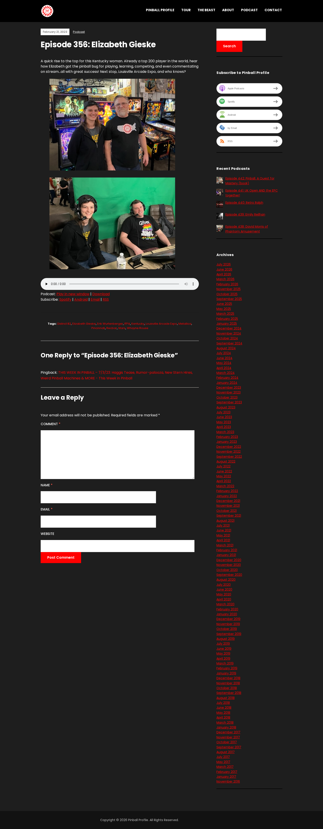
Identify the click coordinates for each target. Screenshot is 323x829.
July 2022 (223, 466)
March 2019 (225, 663)
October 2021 (226, 511)
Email (95, 299)
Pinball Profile (160, 10)
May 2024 (223, 363)
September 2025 (229, 299)
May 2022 (223, 476)
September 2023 (229, 402)
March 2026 (225, 279)
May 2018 (223, 712)
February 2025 (227, 319)
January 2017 (226, 776)
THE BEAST (206, 10)
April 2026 (223, 274)
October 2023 (227, 397)
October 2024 (227, 338)
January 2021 (226, 555)
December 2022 (228, 447)
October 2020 (227, 570)
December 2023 (228, 387)
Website (47, 533)
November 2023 (228, 392)
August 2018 (225, 698)
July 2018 (223, 703)
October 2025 (227, 294)
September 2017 (228, 747)
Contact (273, 10)
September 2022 (229, 456)
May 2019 (223, 653)
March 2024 (225, 373)
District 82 (64, 324)
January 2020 (226, 614)
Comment (50, 424)
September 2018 (228, 693)
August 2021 (225, 520)
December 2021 (228, 501)
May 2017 (223, 762)
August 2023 (225, 407)
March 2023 (225, 432)
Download (101, 293)
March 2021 (224, 545)
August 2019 (225, 639)
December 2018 (228, 678)
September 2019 (228, 634)
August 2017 (225, 752)
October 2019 (226, 629)
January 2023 (226, 441)
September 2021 (228, 515)
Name (47, 485)
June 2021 (223, 530)
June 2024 (224, 358)
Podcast (249, 10)
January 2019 (226, 673)
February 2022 (227, 491)
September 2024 (229, 343)
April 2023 (223, 427)
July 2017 (223, 757)
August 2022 (225, 461)
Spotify (65, 299)
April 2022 (223, 481)
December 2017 (228, 732)
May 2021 (223, 535)
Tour (186, 10)
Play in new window (72, 293)
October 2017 (226, 742)
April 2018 (223, 717)
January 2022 (226, 496)
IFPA (127, 324)
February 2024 (227, 377)
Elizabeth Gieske (84, 324)
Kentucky (137, 324)
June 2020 (224, 589)
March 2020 (225, 604)
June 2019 (223, 648)
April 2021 (223, 540)
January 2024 (226, 383)
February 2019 (226, 668)
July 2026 (223, 264)
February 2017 (226, 772)
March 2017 (225, 767)
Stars (121, 328)
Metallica (184, 324)
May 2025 (223, 309)
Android (81, 299)
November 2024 (228, 333)
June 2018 (223, 707)
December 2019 (228, 619)
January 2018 (226, 727)
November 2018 (228, 683)
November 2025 (228, 289)
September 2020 (229, 575)
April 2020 (223, 599)
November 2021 (228, 505)
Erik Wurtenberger (110, 324)
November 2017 (228, 737)
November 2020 (228, 565)
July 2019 (223, 643)
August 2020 (226, 579)
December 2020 (228, 560)
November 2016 (228, 781)
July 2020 (223, 584)
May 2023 (223, 422)
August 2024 (226, 348)
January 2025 (226, 323)
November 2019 (228, 624)
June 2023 (224, 417)
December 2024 (228, 328)
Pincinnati (98, 328)
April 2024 (223, 368)
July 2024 (223, 353)
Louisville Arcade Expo (161, 324)
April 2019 (223, 658)
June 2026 (224, 269)
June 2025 (224, 304)
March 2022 (225, 486)
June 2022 (224, 471)
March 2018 (225, 722)
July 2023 (223, 412)
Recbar (111, 328)
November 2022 (228, 451)
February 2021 (226, 550)
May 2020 (223, 594)
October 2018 (226, 688)
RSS (106, 299)
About (228, 10)
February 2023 (227, 437)
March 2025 (225, 313)
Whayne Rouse (137, 328)
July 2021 (223, 525)
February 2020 (227, 609)
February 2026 (227, 284)
